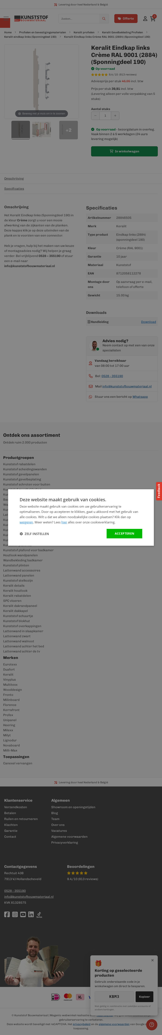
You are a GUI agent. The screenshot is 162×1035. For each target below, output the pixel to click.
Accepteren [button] (124, 533)
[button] (34, 534)
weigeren (26, 522)
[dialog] (81, 517)
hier (64, 522)
